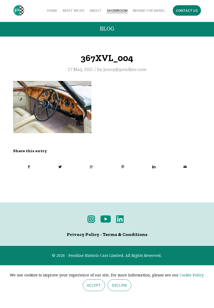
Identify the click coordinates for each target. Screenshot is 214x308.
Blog (107, 28)
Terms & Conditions (125, 234)
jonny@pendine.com (124, 69)
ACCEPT (94, 285)
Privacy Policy (83, 234)
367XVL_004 (107, 57)
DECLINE (119, 285)
